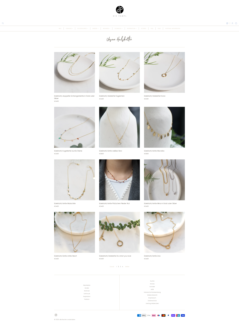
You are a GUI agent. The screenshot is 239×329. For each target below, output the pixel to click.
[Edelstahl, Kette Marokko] (164, 127)
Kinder (87, 288)
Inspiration (86, 296)
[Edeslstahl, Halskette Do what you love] (119, 232)
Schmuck (87, 294)
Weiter (127, 267)
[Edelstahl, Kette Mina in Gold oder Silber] (164, 179)
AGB (152, 289)
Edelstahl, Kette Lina (152, 256)
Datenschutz (152, 301)
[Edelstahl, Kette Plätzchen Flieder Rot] (119, 179)
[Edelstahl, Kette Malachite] (74, 179)
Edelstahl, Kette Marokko (154, 151)
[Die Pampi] (119, 11)
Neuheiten (86, 285)
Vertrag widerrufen (172, 28)
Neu (60, 28)
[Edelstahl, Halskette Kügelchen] (119, 72)
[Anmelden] (232, 23)
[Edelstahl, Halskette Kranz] (164, 72)
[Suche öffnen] (3, 23)
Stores (143, 28)
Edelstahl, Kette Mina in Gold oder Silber (160, 203)
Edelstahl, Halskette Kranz (154, 96)
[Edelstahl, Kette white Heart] (74, 232)
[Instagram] (227, 23)
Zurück (112, 267)
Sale (159, 28)
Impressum (152, 298)
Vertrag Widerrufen (152, 303)
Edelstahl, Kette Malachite (65, 203)
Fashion (86, 299)
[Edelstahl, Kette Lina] (164, 232)
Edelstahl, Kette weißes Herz (110, 151)
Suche (152, 281)
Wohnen (87, 291)
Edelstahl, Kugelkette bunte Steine (68, 151)
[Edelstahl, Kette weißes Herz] (119, 127)
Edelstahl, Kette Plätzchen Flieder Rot (114, 203)
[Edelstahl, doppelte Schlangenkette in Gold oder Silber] (74, 72)
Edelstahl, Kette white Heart (65, 256)
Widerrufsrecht (152, 295)
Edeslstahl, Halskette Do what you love (115, 256)
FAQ (152, 28)
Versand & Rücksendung (152, 292)
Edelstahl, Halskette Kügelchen (111, 96)
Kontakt (152, 287)
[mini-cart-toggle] (236, 23)
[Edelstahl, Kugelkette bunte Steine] (74, 127)
